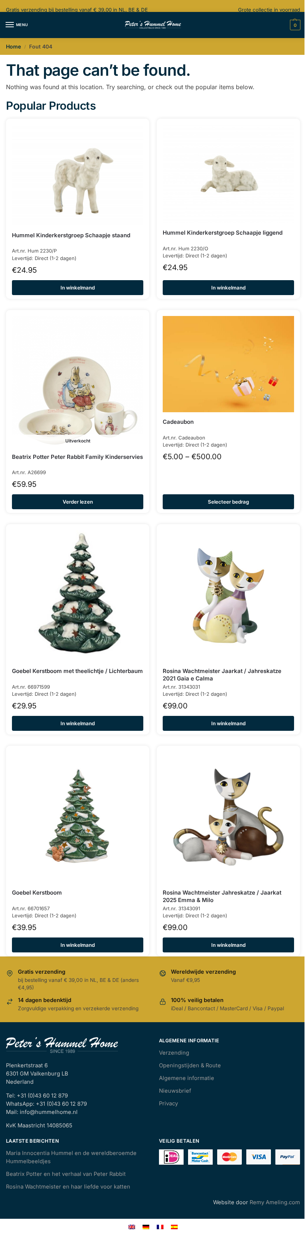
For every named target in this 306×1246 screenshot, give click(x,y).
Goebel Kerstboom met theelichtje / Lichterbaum (77, 670)
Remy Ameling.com (275, 1202)
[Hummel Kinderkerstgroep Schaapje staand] (77, 175)
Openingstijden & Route (190, 1065)
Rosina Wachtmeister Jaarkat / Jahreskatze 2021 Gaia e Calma (222, 674)
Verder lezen (78, 502)
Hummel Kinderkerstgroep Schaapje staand (71, 235)
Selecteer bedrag (228, 502)
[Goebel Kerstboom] (77, 817)
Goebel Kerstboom (37, 892)
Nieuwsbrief (175, 1090)
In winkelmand (77, 288)
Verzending (174, 1052)
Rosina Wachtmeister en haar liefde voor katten (68, 1186)
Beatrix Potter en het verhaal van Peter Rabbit (66, 1174)
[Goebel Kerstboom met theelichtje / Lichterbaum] (77, 595)
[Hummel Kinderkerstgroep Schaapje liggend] (228, 174)
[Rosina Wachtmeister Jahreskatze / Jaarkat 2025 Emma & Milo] (228, 817)
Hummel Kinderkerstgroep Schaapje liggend (222, 232)
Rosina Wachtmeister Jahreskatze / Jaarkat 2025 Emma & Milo (222, 896)
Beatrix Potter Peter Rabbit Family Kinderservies (77, 456)
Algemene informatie (186, 1078)
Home (13, 46)
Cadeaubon (178, 421)
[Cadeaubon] (228, 364)
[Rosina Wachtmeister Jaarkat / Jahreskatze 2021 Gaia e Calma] (228, 595)
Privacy (168, 1103)
